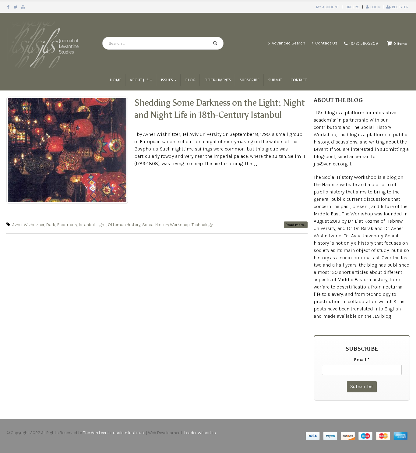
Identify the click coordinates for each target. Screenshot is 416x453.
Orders (352, 7)
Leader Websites (200, 432)
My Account (327, 7)
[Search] (216, 43)
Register (400, 7)
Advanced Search (288, 43)
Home (115, 80)
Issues (167, 80)
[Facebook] (8, 7)
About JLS (139, 80)
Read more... (296, 225)
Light (101, 224)
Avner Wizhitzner (28, 224)
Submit (275, 80)
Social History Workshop (166, 224)
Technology (202, 224)
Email (361, 359)
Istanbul (87, 224)
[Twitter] (16, 7)
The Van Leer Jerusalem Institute (114, 432)
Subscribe (249, 80)
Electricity (67, 224)
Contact (299, 80)
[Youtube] (23, 7)
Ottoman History (124, 224)
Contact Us (326, 43)
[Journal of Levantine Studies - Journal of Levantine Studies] (44, 43)
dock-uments (217, 80)
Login (375, 7)
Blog (190, 80)
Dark (50, 224)
